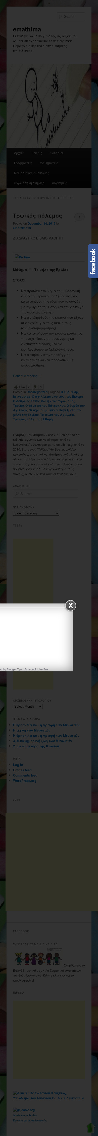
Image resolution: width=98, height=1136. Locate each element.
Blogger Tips (14, 669)
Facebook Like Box (36, 669)
